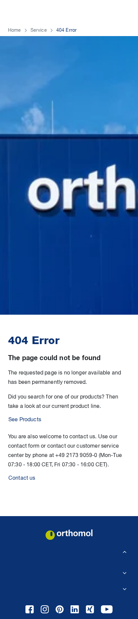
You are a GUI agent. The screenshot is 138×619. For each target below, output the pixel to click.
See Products (24, 420)
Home (14, 30)
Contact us (22, 478)
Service (38, 30)
